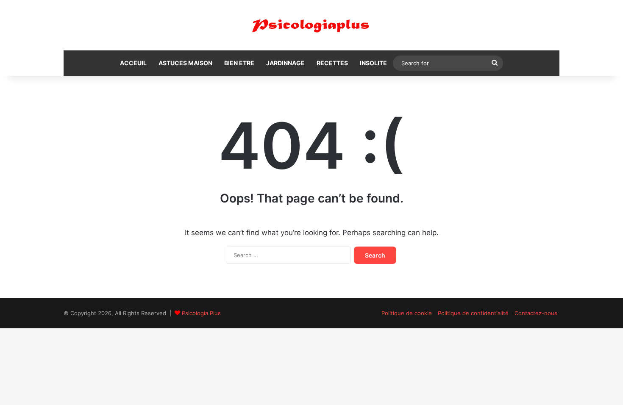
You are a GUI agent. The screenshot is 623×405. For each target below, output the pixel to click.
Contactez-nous (536, 313)
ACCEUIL (133, 63)
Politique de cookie (406, 313)
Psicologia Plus (201, 313)
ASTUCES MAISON (185, 63)
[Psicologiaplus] (311, 25)
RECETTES (332, 63)
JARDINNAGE (285, 63)
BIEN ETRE (239, 63)
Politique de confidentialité (473, 313)
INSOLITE (373, 63)
